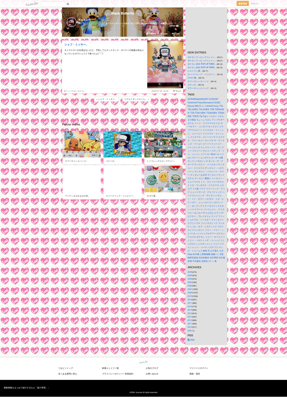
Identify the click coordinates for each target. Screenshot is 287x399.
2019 (190, 296)
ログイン (255, 3)
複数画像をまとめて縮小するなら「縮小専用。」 (27, 387)
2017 (190, 302)
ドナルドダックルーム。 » (136, 98)
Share (176, 33)
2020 (190, 292)
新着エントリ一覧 (110, 367)
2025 (190, 275)
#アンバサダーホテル (74, 90)
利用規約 (129, 373)
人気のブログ (152, 367)
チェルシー (84, 19)
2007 (190, 330)
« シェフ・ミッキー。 (106, 98)
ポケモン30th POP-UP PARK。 (202, 63)
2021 (190, 288)
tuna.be (143, 362)
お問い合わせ (152, 373)
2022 (190, 285)
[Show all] (174, 25)
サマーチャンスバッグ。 (199, 81)
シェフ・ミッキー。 (76, 44)
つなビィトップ (65, 367)
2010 (190, 326)
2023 (190, 282)
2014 (190, 313)
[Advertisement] (122, 110)
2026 (190, 271)
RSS (192, 339)
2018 (190, 299)
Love (165, 33)
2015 (190, 309)
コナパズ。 (193, 84)
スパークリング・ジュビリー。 (202, 74)
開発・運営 (195, 373)
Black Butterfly (122, 13)
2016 (190, 306)
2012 (190, 320)
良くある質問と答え (67, 373)
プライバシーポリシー (112, 373)
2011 (190, 323)
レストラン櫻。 (195, 70)
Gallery (152, 33)
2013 (190, 316)
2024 (190, 278)
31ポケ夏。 (193, 77)
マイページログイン (199, 367)
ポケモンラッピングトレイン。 (202, 57)
